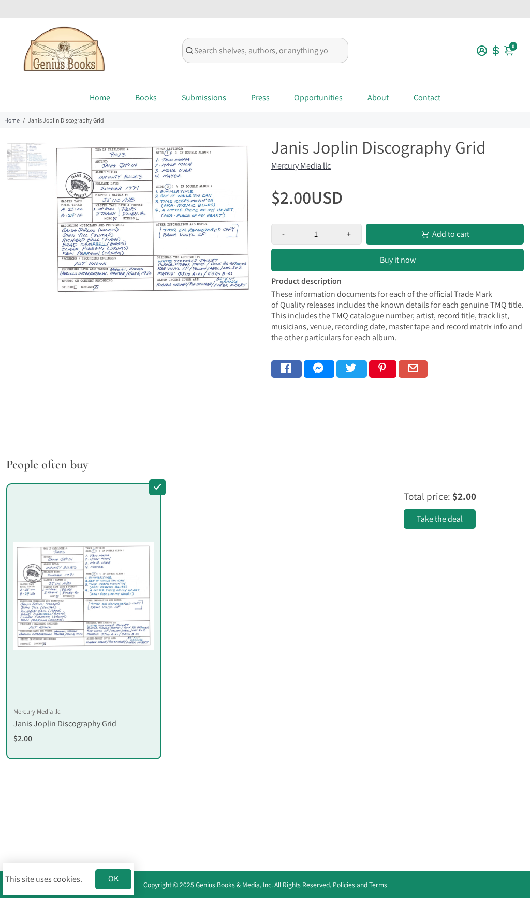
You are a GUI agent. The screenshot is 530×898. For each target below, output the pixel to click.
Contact (427, 97)
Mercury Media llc (301, 165)
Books (146, 97)
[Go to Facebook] (286, 369)
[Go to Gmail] (413, 369)
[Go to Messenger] (319, 369)
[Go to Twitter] (351, 369)
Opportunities (318, 97)
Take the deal (440, 518)
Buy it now (398, 259)
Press (260, 97)
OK (113, 878)
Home (100, 97)
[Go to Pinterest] (382, 369)
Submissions (204, 97)
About (378, 97)
